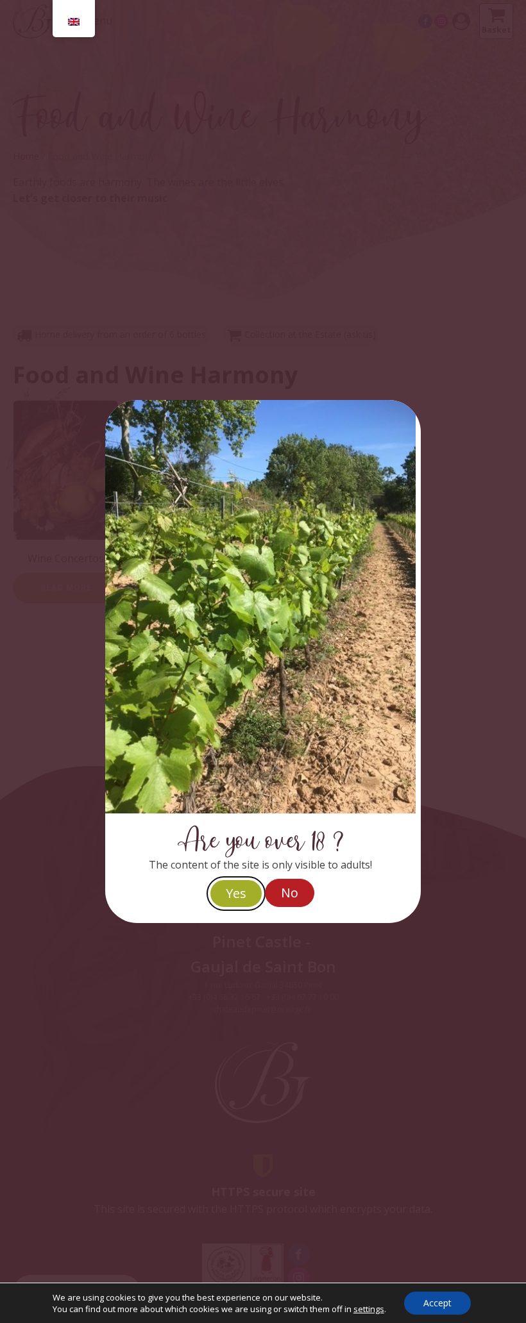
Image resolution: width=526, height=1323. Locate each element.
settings (368, 1309)
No (289, 892)
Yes (236, 893)
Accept (437, 1303)
